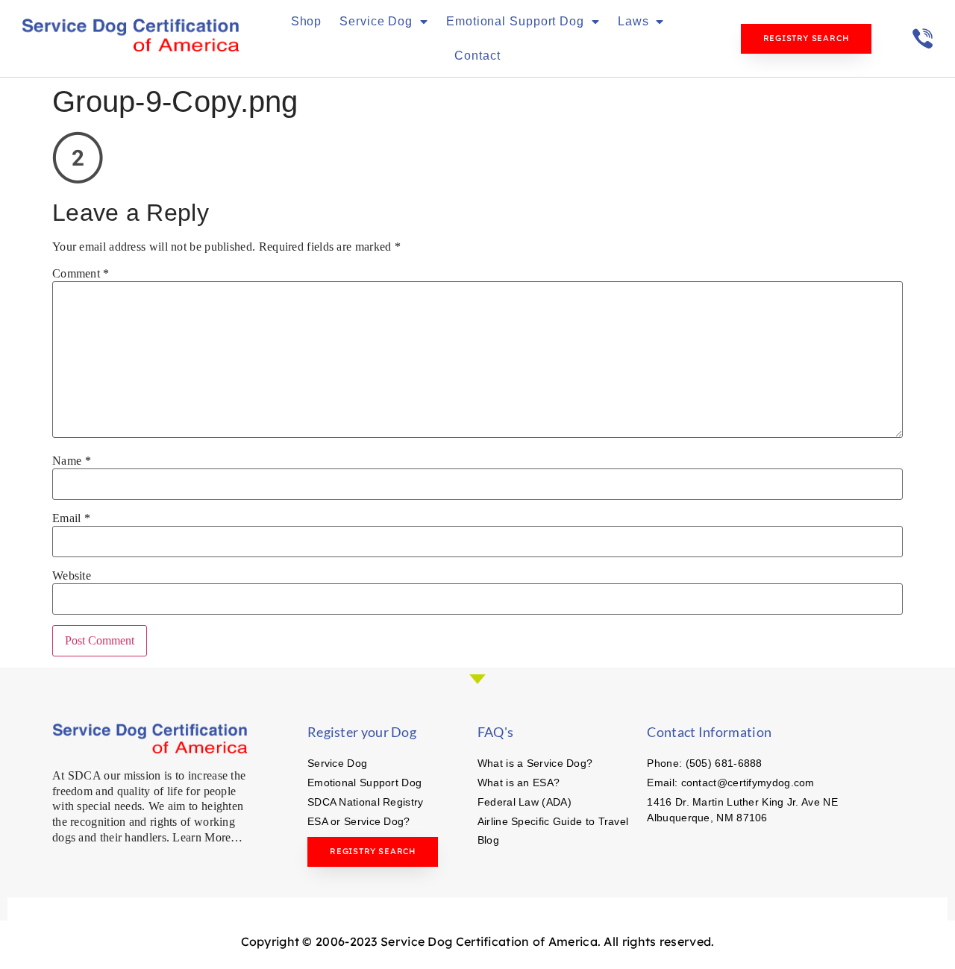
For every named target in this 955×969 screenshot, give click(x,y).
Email (71, 518)
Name (71, 461)
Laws (633, 21)
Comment (81, 274)
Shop (306, 21)
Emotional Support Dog (515, 21)
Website (71, 576)
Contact (477, 55)
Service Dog (376, 21)
